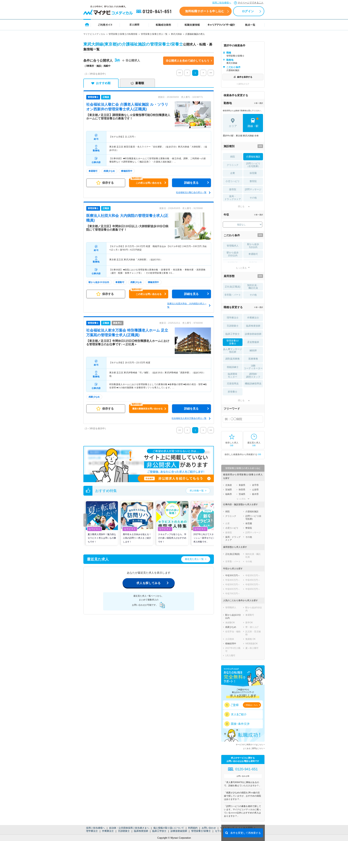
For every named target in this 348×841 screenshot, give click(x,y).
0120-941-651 (154, 11)
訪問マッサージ (253, 189)
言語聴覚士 (124, 831)
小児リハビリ (232, 181)
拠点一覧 (250, 24)
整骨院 (253, 181)
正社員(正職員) (232, 286)
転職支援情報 (192, 24)
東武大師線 (176, 34)
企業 (232, 173)
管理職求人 (233, 245)
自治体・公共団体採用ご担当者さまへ (129, 828)
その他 (253, 197)
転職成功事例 (163, 24)
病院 (232, 156)
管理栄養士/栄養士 (201, 831)
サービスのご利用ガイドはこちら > (250, 745)
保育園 (253, 173)
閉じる (241, 206)
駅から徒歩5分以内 (253, 246)
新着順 (139, 83)
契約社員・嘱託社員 (253, 286)
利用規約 (193, 828)
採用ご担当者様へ (221, 2)
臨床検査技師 (141, 831)
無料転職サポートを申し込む (204, 11)
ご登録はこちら (251, 705)
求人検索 (134, 24)
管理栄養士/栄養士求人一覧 (154, 34)
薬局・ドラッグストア (232, 198)
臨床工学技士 (159, 831)
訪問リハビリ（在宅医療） (253, 165)
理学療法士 (92, 831)
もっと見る (241, 268)
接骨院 (232, 189)
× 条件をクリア (243, 84)
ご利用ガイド (105, 24)
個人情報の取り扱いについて (168, 828)
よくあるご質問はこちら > (254, 748)
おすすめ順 (103, 83)
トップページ (87, 24)
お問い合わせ (209, 828)
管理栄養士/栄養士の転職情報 (123, 34)
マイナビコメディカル (94, 34)
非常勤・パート (232, 294)
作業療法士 (108, 831)
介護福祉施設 (253, 156)
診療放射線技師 (179, 831)
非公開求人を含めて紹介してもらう (187, 60)
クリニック (233, 165)
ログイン (248, 11)
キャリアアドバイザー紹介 (221, 24)
